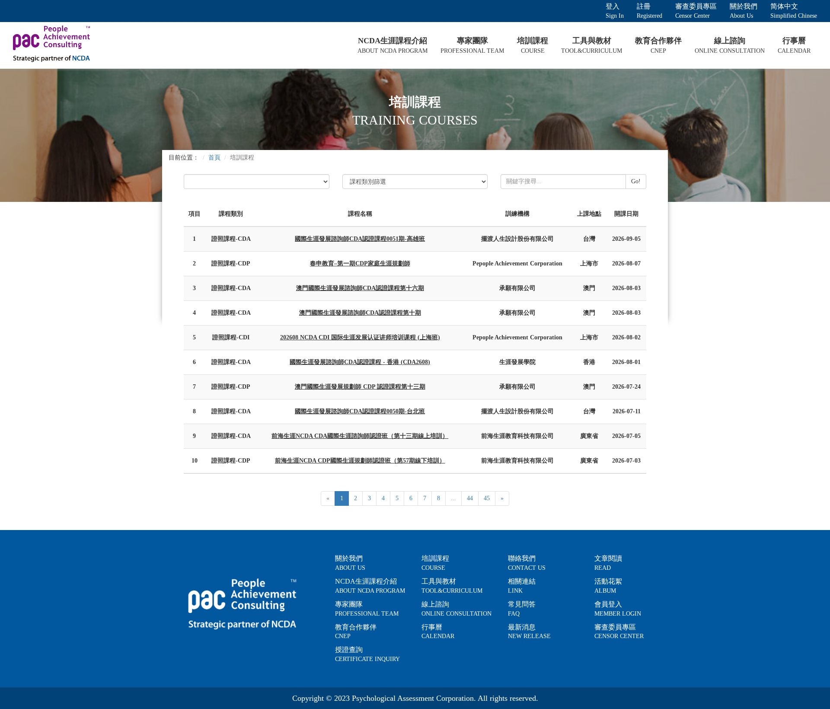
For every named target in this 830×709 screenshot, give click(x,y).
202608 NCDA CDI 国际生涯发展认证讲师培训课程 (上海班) (360, 337)
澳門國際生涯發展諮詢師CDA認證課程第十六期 (360, 288)
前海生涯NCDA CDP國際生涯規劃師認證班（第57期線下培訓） (360, 460)
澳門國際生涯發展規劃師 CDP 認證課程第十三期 (360, 386)
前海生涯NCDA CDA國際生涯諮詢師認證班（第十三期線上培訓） (359, 436)
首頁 (214, 157)
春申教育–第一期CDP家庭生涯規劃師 (360, 263)
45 (487, 498)
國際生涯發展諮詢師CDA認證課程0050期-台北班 (360, 411)
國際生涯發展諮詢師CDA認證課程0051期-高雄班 (360, 239)
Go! (636, 181)
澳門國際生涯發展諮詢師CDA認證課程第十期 (360, 313)
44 (470, 498)
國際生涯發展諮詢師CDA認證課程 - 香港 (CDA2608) (360, 362)
